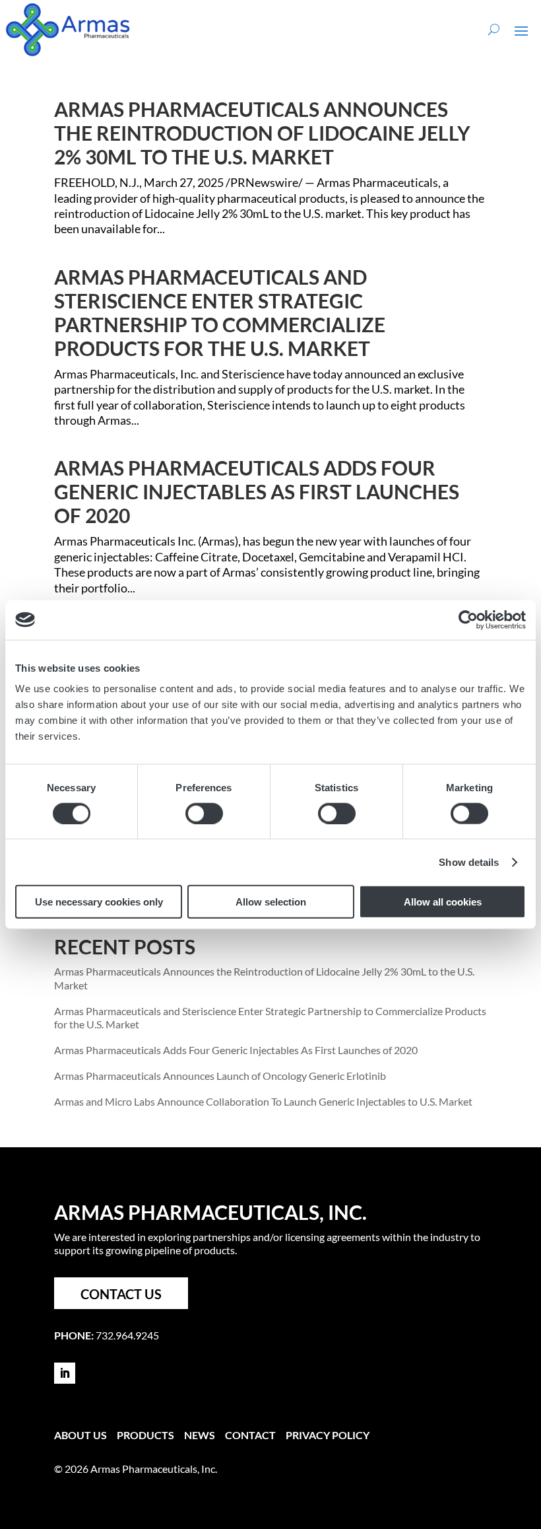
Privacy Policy (327, 1435)
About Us (80, 1435)
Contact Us (121, 1294)
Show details (469, 861)
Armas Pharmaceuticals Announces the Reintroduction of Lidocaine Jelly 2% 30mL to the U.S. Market (262, 132)
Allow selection (271, 901)
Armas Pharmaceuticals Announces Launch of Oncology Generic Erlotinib (220, 1075)
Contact (250, 1435)
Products (145, 1435)
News (199, 1435)
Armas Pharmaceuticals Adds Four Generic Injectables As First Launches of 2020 (256, 491)
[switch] (204, 813)
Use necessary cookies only (99, 901)
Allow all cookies (443, 901)
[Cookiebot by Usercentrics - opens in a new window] (468, 619)
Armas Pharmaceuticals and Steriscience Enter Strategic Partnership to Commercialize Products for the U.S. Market (219, 312)
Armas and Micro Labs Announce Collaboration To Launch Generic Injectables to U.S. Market (263, 1101)
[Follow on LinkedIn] (64, 1373)
